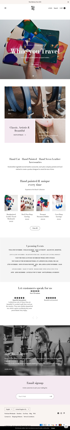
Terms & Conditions (29, 416)
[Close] (68, 2)
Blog (30, 413)
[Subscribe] (52, 396)
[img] (34, 291)
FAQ (34, 413)
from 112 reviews (35, 293)
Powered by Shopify (26, 426)
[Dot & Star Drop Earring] (27, 203)
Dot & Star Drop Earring (27, 215)
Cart (61, 8)
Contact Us (8, 416)
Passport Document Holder (43, 215)
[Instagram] (61, 413)
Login (50, 8)
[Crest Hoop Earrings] (59, 203)
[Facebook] (58, 413)
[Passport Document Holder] (43, 203)
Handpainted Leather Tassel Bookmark (11, 216)
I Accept (53, 428)
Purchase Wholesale (10, 413)
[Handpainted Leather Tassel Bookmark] (11, 203)
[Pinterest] (64, 413)
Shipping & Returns (17, 416)
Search (56, 8)
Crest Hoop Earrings (59, 215)
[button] (35, 64)
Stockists (19, 413)
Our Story (25, 413)
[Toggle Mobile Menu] (7, 8)
